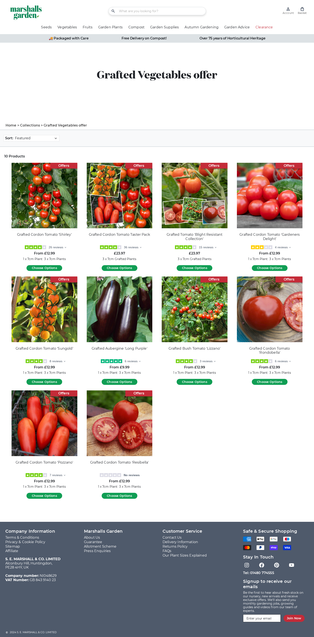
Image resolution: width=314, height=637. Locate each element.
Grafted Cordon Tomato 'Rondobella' (269, 350)
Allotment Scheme (100, 546)
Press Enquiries (97, 551)
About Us (92, 537)
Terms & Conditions (22, 537)
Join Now (294, 618)
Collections (30, 125)
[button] (302, 11)
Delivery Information (180, 542)
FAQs (167, 551)
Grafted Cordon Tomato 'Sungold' (44, 348)
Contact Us (172, 537)
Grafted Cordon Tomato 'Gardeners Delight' (269, 237)
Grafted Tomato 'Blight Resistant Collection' (194, 237)
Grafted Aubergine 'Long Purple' (119, 348)
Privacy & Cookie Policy (25, 542)
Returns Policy (175, 546)
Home (11, 125)
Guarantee (93, 542)
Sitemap (12, 546)
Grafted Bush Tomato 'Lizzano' (194, 348)
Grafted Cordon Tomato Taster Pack (119, 235)
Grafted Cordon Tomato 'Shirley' (44, 235)
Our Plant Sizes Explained (185, 555)
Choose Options (44, 268)
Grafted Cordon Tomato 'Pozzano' (44, 462)
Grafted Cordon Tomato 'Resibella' (119, 462)
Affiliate (11, 551)
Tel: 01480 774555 (258, 573)
